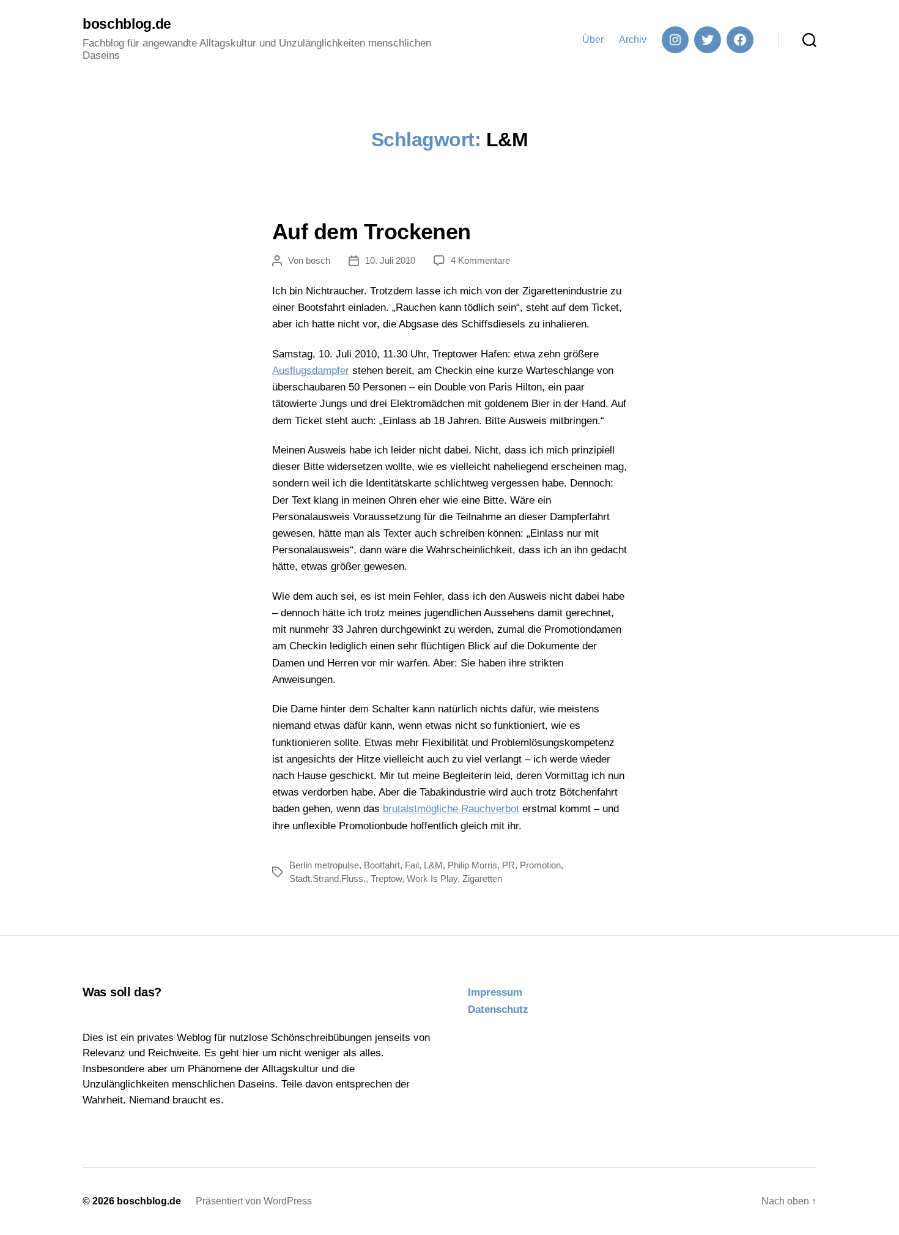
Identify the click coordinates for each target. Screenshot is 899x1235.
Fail (412, 865)
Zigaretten (482, 878)
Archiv (632, 39)
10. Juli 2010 (390, 260)
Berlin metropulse (324, 865)
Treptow (386, 878)
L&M (433, 865)
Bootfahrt (382, 865)
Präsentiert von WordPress (254, 1201)
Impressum (495, 992)
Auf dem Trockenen (371, 231)
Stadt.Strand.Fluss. (327, 878)
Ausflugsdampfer (310, 370)
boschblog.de (127, 24)
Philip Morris (472, 865)
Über (593, 39)
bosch (318, 260)
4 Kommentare (480, 260)
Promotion (540, 865)
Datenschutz (498, 1009)
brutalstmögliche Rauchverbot (451, 809)
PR (508, 865)
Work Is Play (432, 878)
